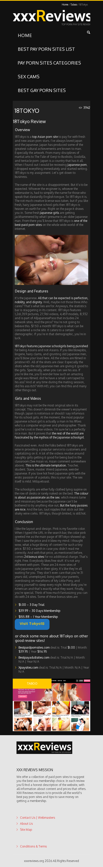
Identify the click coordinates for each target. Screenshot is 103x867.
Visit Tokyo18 (43, 623)
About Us (26, 823)
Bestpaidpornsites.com (34, 647)
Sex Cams (29, 76)
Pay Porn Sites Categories (49, 63)
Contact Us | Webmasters (37, 817)
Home (65, 4)
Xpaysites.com (28, 667)
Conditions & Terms (33, 846)
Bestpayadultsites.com (33, 657)
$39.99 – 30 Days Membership (39, 611)
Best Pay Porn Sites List (46, 49)
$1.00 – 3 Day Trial (31, 605)
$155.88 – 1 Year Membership (38, 617)
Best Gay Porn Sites (42, 90)
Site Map (26, 829)
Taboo (73, 4)
